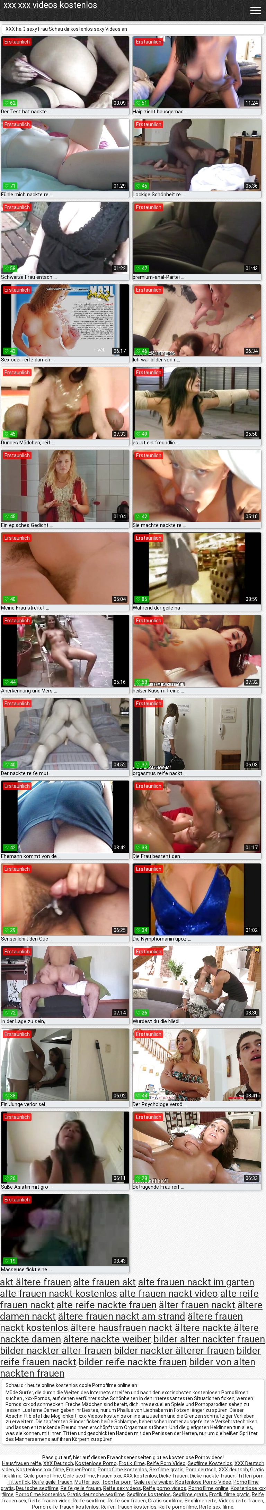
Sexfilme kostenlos (149, 1494)
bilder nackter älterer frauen (174, 1350)
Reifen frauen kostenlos (129, 1507)
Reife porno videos (164, 1488)
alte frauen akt (104, 1282)
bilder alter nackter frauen (209, 1339)
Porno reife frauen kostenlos (65, 1507)
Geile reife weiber (153, 1482)
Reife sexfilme (89, 1501)
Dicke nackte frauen (213, 1476)
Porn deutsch (201, 1469)
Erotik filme (132, 1463)
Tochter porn (116, 1482)
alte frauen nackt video (168, 1293)
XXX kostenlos (140, 1476)
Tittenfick (18, 1482)
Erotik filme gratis (229, 1494)
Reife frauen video (49, 1501)
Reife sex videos (122, 1488)
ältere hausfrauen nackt (121, 1327)
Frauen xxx (109, 1476)
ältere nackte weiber (107, 1339)
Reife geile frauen (52, 1482)
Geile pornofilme (42, 1476)
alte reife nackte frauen (106, 1305)
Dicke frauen (173, 1476)
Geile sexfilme (79, 1476)
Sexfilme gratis (166, 1469)
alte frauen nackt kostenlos (58, 1293)
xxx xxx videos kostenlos (50, 5)
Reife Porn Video (166, 1463)
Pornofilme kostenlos (122, 1469)
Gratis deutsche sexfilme (96, 1494)
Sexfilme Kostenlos (210, 1463)
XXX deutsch (233, 1469)
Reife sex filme (216, 1507)
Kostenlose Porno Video (203, 1482)
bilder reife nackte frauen (133, 1362)
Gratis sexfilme (165, 1501)
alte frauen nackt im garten (196, 1282)
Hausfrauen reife (21, 1463)
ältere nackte (203, 1327)
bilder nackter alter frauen (56, 1350)
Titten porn (251, 1476)
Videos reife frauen (241, 1501)
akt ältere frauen (35, 1282)
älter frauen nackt (197, 1305)
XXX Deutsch (58, 1463)
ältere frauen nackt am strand (121, 1316)
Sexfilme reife (200, 1501)
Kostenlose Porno (96, 1463)
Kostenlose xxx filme (40, 1469)
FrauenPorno (81, 1469)
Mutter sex (86, 1482)
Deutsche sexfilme (37, 1488)
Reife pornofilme (178, 1507)
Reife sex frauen (127, 1501)
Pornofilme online (208, 1488)
